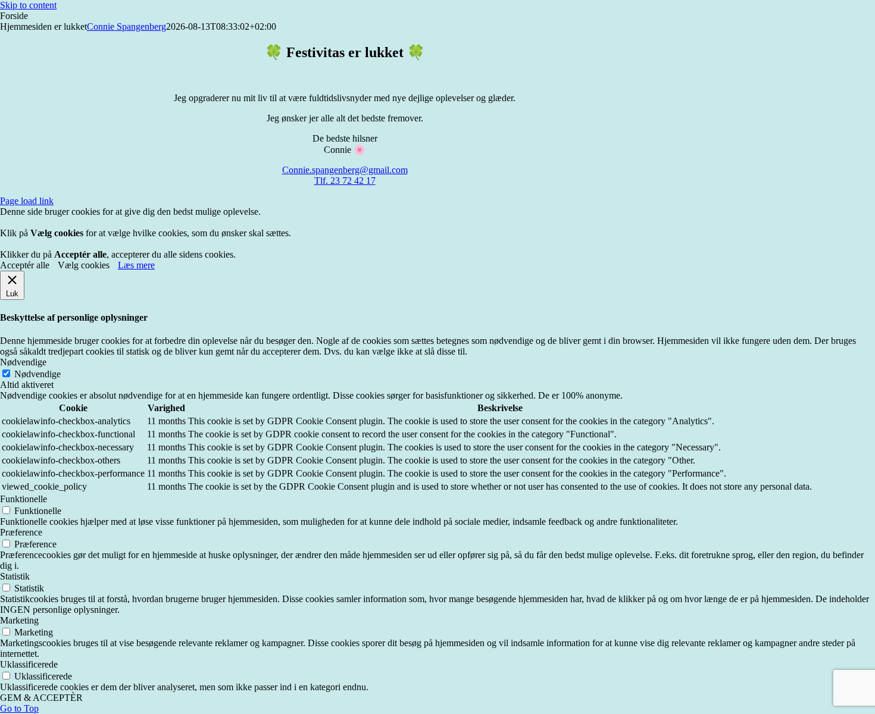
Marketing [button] (19, 620)
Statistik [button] (15, 576)
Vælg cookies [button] (84, 265)
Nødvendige (37, 374)
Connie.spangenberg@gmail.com (345, 170)
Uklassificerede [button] (29, 664)
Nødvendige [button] (23, 362)
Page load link (27, 201)
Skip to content (28, 5)
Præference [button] (21, 532)
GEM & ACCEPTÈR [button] (41, 698)
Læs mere (136, 265)
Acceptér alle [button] (24, 265)
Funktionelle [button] (23, 499)
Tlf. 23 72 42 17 (345, 181)
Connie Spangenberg (126, 26)
